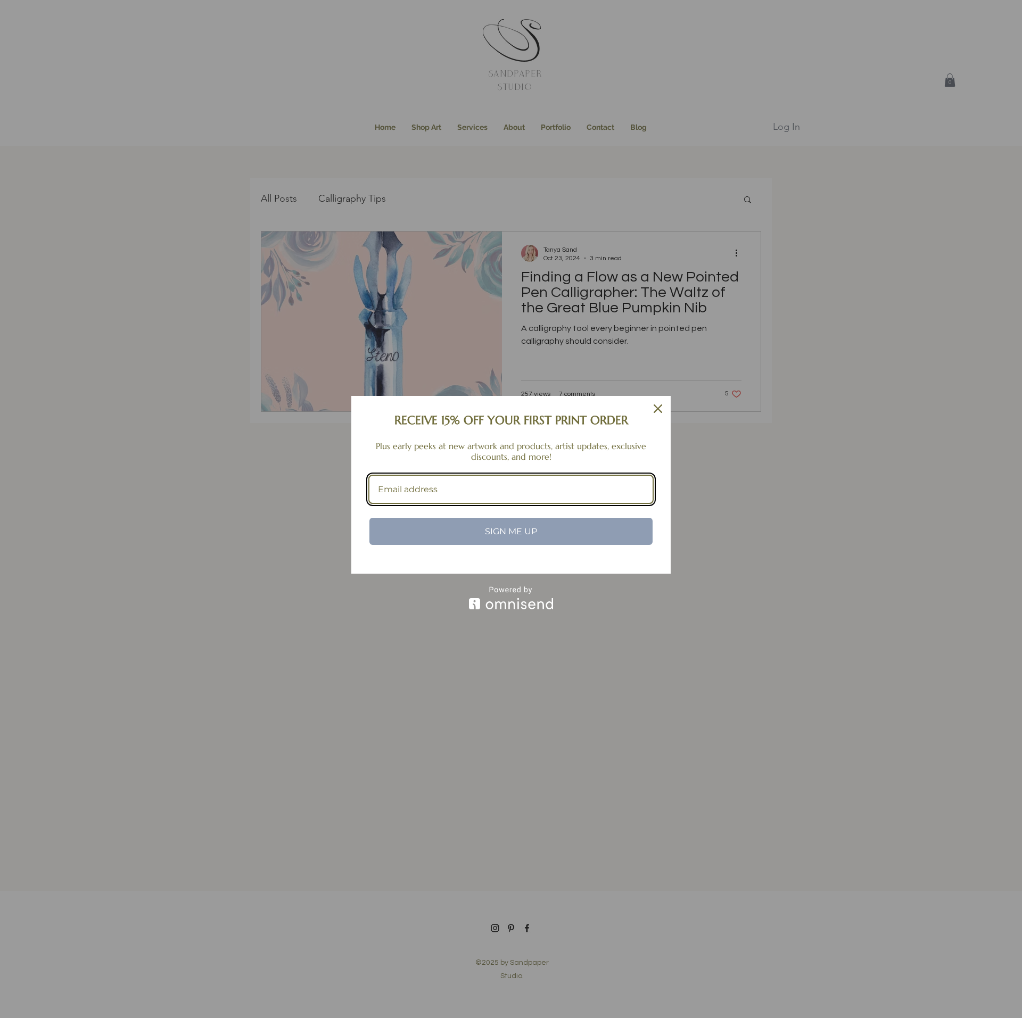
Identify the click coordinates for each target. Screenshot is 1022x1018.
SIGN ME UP (511, 531)
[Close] (658, 408)
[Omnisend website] (511, 598)
